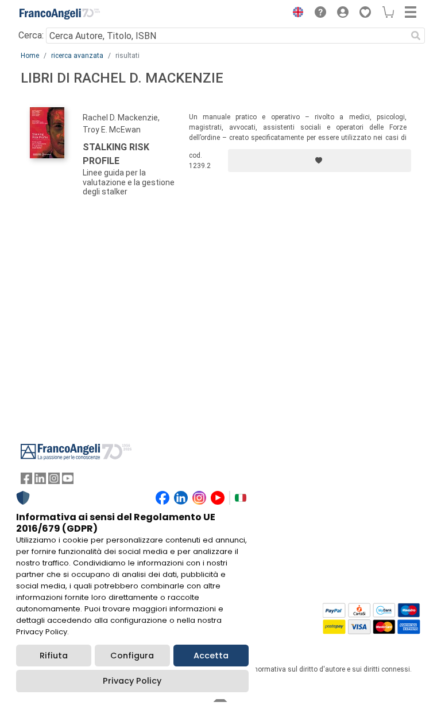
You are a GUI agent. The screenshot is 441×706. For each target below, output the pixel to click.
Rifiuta (54, 655)
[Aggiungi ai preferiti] (319, 160)
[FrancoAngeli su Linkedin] (40, 480)
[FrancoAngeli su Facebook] (26, 480)
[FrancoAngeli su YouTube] (68, 480)
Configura (132, 655)
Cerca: (31, 35)
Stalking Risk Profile (116, 154)
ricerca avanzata (77, 56)
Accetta (211, 655)
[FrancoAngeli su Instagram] (54, 480)
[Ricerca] (416, 36)
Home (30, 56)
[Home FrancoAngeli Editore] (60, 14)
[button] (295, 13)
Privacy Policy (132, 681)
